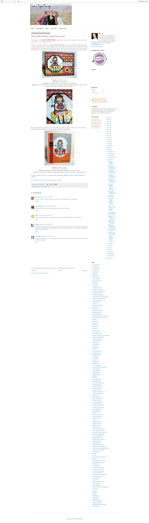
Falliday (94, 323)
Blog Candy (95, 277)
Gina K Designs (96, 333)
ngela (66, 175)
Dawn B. (37, 197)
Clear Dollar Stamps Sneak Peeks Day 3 (112, 172)
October (110, 155)
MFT (94, 377)
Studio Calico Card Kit (98, 450)
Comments (96, 92)
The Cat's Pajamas (97, 469)
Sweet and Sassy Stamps (99, 457)
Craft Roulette (96, 302)
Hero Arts (95, 356)
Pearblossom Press (97, 405)
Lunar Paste (95, 372)
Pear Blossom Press (97, 404)
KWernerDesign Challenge (99, 367)
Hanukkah (95, 347)
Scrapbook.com (96, 423)
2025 (108, 119)
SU (93, 453)
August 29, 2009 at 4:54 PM (46, 224)
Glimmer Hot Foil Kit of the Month (100, 335)
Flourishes (95, 326)
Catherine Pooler (97, 287)
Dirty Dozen (95, 309)
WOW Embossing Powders (99, 504)
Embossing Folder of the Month (100, 316)
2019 (108, 131)
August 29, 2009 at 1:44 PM (45, 215)
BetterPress (95, 275)
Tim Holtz (95, 480)
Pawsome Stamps (97, 402)
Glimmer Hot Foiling (97, 337)
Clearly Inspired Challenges (99, 296)
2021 (108, 127)
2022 (108, 125)
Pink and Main (96, 409)
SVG (94, 455)
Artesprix (95, 270)
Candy (33, 177)
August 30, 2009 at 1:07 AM (48, 236)
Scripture (95, 427)
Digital (94, 307)
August (109, 159)
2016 (108, 135)
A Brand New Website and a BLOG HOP (112, 226)
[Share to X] (53, 184)
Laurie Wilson (38, 236)
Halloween (95, 344)
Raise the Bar (96, 418)
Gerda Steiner (96, 332)
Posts (94, 90)
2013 (108, 141)
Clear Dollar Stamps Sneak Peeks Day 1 (112, 192)
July (109, 243)
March (109, 251)
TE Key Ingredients (97, 462)
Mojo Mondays (96, 384)
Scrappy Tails (96, 425)
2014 (108, 139)
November (110, 153)
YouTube (95, 506)
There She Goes (96, 476)
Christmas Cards (96, 289)
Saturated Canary (97, 421)
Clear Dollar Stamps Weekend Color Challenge (111, 186)
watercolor (95, 495)
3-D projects (95, 265)
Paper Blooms (96, 397)
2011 (108, 145)
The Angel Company (97, 467)
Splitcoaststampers (97, 444)
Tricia (36, 215)
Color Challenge (96, 300)
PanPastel (95, 395)
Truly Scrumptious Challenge (99, 487)
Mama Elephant (96, 374)
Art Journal (95, 268)
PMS (94, 413)
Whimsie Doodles (97, 501)
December (110, 151)
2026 (108, 117)
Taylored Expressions (98, 460)
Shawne (80, 175)
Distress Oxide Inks (97, 310)
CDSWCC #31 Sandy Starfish (112, 233)
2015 (108, 137)
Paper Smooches (97, 398)
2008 (108, 258)
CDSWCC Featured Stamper (110, 163)
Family (94, 324)
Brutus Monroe (96, 280)
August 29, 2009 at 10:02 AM (49, 206)
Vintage (94, 492)
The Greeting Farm (97, 472)
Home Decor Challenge (111, 196)
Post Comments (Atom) (43, 273)
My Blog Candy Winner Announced (111, 217)
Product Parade (96, 416)
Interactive (95, 363)
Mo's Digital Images (97, 383)
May (109, 247)
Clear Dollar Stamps (39, 186)
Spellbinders (96, 443)
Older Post (84, 270)
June (109, 245)
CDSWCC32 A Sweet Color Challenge (111, 222)
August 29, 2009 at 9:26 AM (46, 197)
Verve (94, 490)
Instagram (95, 361)
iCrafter (94, 360)
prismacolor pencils (97, 414)
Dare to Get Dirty (96, 305)
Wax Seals (95, 497)
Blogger (81, 518)
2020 (108, 129)
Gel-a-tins (95, 330)
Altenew (94, 266)
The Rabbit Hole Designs (98, 474)
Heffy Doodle (96, 351)
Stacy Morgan (38, 206)
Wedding (95, 499)
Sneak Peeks (47, 186)
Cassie (102, 33)
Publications (54, 28)
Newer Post (34, 270)
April (109, 249)
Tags (94, 458)
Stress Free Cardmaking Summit (100, 448)
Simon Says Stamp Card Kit (99, 432)
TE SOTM (95, 464)
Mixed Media (96, 381)
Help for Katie (96, 354)
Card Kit (94, 284)
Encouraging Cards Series (99, 317)
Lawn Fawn (95, 368)
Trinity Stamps (96, 485)
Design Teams (39, 28)
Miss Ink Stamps (96, 379)
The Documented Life (98, 471)
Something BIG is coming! (112, 230)
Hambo (94, 346)
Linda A (71, 175)
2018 (108, 133)
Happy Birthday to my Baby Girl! (112, 213)
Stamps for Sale (62, 28)
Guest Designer (96, 340)
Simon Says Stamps (97, 434)
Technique (95, 465)
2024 (108, 121)
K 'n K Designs (96, 365)
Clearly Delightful (97, 293)
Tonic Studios (96, 483)
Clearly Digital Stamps (98, 295)
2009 (108, 149)
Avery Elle (95, 272)
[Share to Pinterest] (56, 184)
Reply (36, 201)
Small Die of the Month (98, 439)
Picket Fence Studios (97, 407)
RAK (94, 420)
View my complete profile (97, 46)
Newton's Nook (96, 390)
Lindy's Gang (96, 370)
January (110, 255)
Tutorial (94, 488)
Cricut (94, 303)
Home (32, 28)
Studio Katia (95, 451)
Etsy (94, 319)
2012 (108, 143)
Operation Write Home (98, 391)
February (110, 253)
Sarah (76, 175)
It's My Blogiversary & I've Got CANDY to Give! (112, 208)
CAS (94, 286)
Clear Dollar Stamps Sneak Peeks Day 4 (112, 167)
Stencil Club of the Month (98, 446)
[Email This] (50, 184)
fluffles (94, 328)
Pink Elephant (96, 411)
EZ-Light (95, 321)
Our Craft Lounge (97, 393)
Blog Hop (95, 279)
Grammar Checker (97, 339)
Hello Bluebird (96, 353)
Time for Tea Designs (98, 481)
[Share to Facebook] (55, 184)
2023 (108, 123)
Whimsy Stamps (96, 502)
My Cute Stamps (96, 386)
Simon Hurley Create (97, 430)
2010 (108, 147)
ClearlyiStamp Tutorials (98, 298)
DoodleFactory (96, 314)
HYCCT (94, 358)
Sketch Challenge (97, 435)
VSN (94, 494)
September (110, 157)
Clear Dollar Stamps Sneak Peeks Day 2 (112, 176)
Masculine (95, 376)
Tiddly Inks (95, 478)
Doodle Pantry (96, 312)
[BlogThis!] (52, 184)
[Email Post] (47, 184)
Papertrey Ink (96, 400)
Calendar (95, 282)
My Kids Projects (96, 388)
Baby (94, 273)
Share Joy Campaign (98, 428)
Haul (94, 349)
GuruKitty (95, 342)
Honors (47, 28)
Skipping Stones (96, 437)
